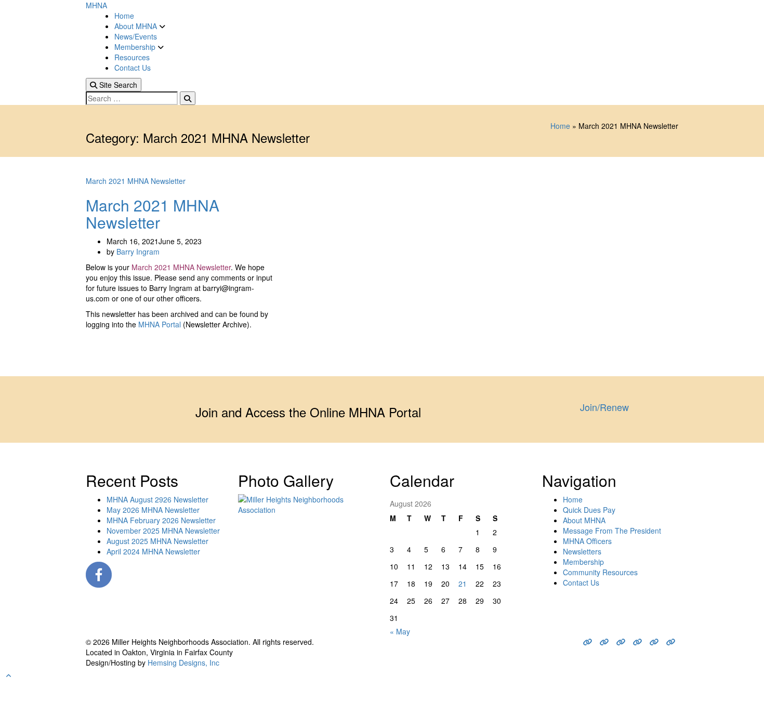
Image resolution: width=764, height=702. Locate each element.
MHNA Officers (587, 541)
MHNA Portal (159, 324)
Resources (132, 57)
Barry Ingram (138, 251)
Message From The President (612, 530)
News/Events (135, 36)
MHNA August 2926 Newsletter (157, 499)
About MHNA (136, 26)
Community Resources (600, 572)
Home (124, 15)
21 (462, 583)
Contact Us (132, 67)
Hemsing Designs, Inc (183, 662)
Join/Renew (604, 407)
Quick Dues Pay (589, 510)
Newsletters (582, 551)
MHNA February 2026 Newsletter (161, 520)
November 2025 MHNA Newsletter (163, 530)
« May (400, 631)
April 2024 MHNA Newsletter (153, 551)
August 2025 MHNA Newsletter (157, 541)
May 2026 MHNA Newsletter (153, 510)
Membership (135, 47)
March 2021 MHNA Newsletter (136, 181)
